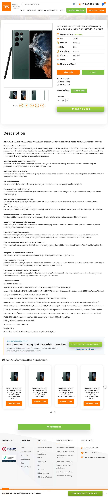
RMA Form (41, 458)
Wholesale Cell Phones (65, 448)
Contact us (52, 10)
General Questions (44, 448)
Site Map (40, 469)
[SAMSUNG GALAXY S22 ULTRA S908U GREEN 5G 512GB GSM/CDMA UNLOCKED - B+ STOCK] (92, 377)
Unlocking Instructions (64, 472)
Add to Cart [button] (82, 109)
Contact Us (42, 462)
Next (104, 387)
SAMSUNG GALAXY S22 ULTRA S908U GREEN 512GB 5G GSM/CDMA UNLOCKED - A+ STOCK (14, 393)
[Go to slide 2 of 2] (54, 412)
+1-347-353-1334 (90, 4)
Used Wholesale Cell (64, 462)
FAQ (38, 465)
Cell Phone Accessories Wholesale (65, 456)
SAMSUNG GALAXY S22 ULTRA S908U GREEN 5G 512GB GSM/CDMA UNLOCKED (40, 392)
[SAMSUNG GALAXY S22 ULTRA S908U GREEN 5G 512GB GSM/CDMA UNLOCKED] (40, 377)
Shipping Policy (43, 473)
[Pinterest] (42, 105)
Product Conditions (41, 452)
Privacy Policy (26, 467)
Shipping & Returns (44, 477)
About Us (24, 455)
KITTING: (64, 78)
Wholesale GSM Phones (65, 451)
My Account (25, 459)
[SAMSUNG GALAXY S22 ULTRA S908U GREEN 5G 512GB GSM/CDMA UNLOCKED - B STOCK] (66, 377)
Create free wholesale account (85, 344)
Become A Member (76, 10)
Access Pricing (54, 427)
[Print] (32, 105)
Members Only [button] (79, 91)
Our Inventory (26, 451)
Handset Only (65, 82)
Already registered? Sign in (85, 349)
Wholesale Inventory (64, 476)
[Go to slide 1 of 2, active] (51, 412)
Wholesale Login (96, 10)
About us (42, 10)
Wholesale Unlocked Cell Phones (64, 466)
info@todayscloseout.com (95, 457)
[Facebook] (21, 105)
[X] (37, 105)
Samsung (78, 34)
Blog (62, 10)
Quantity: (60, 96)
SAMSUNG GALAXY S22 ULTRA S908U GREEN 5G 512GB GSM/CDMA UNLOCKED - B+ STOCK (92, 393)
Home (23, 10)
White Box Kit (65, 85)
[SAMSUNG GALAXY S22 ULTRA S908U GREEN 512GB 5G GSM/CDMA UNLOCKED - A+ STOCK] (14, 377)
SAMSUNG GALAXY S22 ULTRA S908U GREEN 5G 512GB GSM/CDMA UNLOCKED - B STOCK (66, 392)
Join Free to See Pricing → (85, 493)
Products (31, 10)
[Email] (26, 105)
